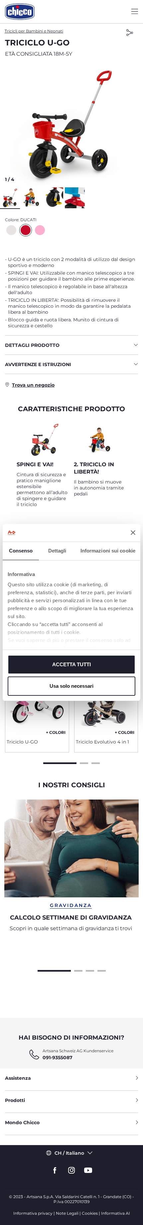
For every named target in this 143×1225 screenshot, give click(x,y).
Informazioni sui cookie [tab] (107, 550)
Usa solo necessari (71, 686)
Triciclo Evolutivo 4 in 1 (102, 742)
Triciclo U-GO (22, 742)
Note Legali (67, 1213)
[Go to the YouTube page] (88, 1170)
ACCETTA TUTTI (71, 664)
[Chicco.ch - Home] (20, 11)
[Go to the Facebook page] (55, 1170)
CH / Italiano (69, 1153)
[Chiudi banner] (133, 532)
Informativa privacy (33, 1213)
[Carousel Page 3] (95, 762)
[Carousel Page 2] (84, 762)
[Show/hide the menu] (134, 12)
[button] (71, 124)
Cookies (90, 1213)
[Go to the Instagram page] (71, 1170)
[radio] (11, 230)
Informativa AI (115, 1213)
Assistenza (18, 1078)
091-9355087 (57, 1058)
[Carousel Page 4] (101, 970)
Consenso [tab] (21, 550)
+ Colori (56, 732)
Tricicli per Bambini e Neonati (34, 31)
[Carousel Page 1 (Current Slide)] (59, 762)
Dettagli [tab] (57, 550)
